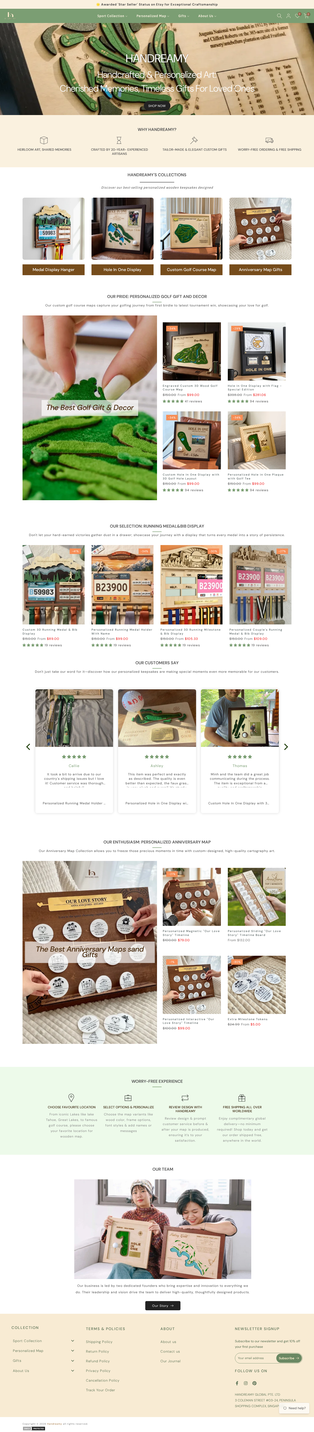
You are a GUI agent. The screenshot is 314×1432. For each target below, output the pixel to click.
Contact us (170, 1351)
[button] (174, 401)
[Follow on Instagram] (246, 1383)
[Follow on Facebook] (237, 1383)
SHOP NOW (157, 106)
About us (168, 1342)
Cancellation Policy (103, 1380)
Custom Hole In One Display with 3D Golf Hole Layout (191, 476)
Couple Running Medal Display (49, 630)
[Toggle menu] (73, 1340)
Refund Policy (98, 1361)
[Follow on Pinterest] (254, 1383)
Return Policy (97, 1351)
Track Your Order (100, 1390)
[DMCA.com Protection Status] (34, 1428)
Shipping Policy (99, 1342)
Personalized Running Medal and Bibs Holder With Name (188, 631)
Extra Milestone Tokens (248, 1019)
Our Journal (170, 1361)
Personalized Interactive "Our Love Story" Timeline (188, 1021)
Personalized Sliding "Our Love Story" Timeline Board (254, 933)
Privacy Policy (98, 1370)
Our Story (160, 1306)
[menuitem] (112, 16)
